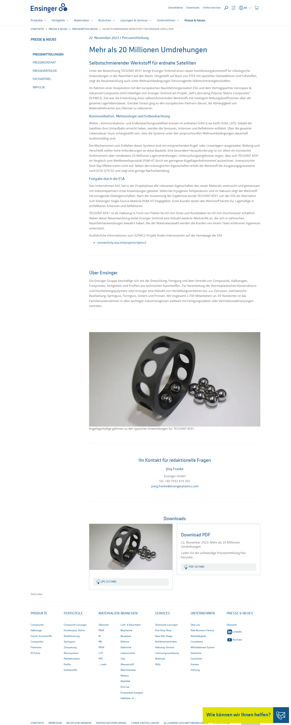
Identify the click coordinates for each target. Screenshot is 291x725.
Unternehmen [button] (166, 20)
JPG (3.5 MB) (108, 581)
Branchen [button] (104, 20)
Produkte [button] (37, 20)
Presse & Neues (194, 20)
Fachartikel (42, 79)
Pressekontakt (44, 62)
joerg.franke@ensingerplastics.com (175, 486)
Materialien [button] (81, 20)
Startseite (37, 29)
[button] (257, 8)
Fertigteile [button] (58, 20)
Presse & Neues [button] (240, 613)
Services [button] (162, 613)
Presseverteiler (45, 71)
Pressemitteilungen (85, 29)
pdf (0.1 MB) (196, 566)
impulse (39, 87)
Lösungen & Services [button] (134, 20)
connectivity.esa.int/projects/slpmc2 (121, 242)
